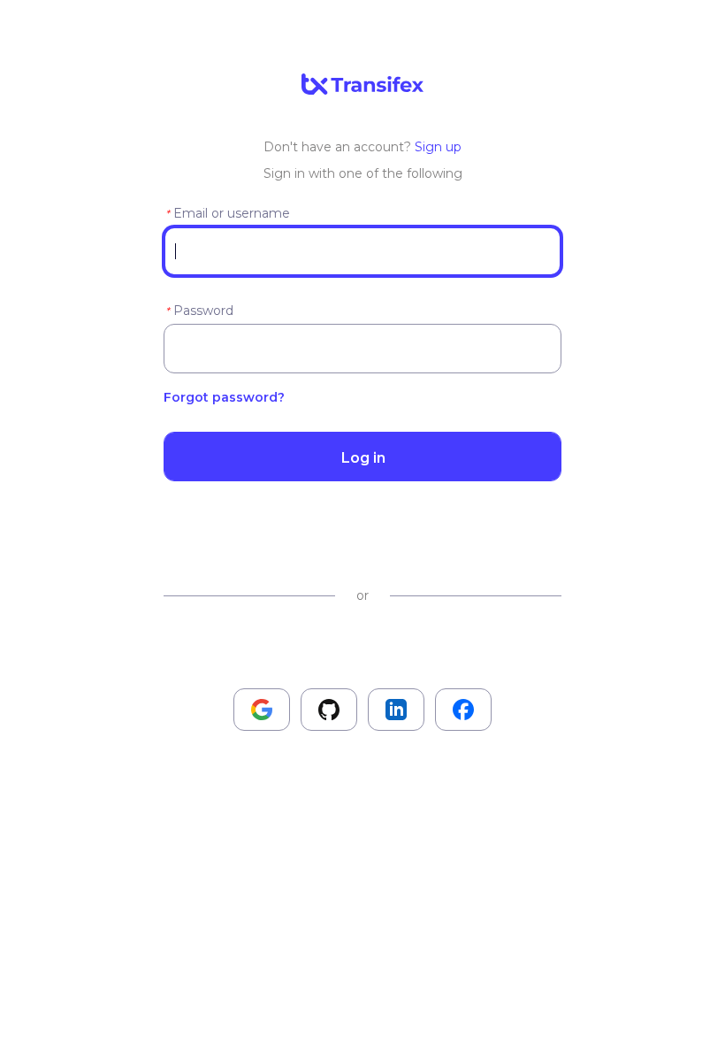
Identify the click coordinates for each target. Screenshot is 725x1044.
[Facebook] (463, 709)
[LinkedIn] (396, 709)
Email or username (231, 213)
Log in (362, 457)
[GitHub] (329, 709)
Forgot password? (224, 397)
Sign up (438, 147)
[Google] (261, 709)
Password (203, 311)
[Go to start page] (362, 85)
